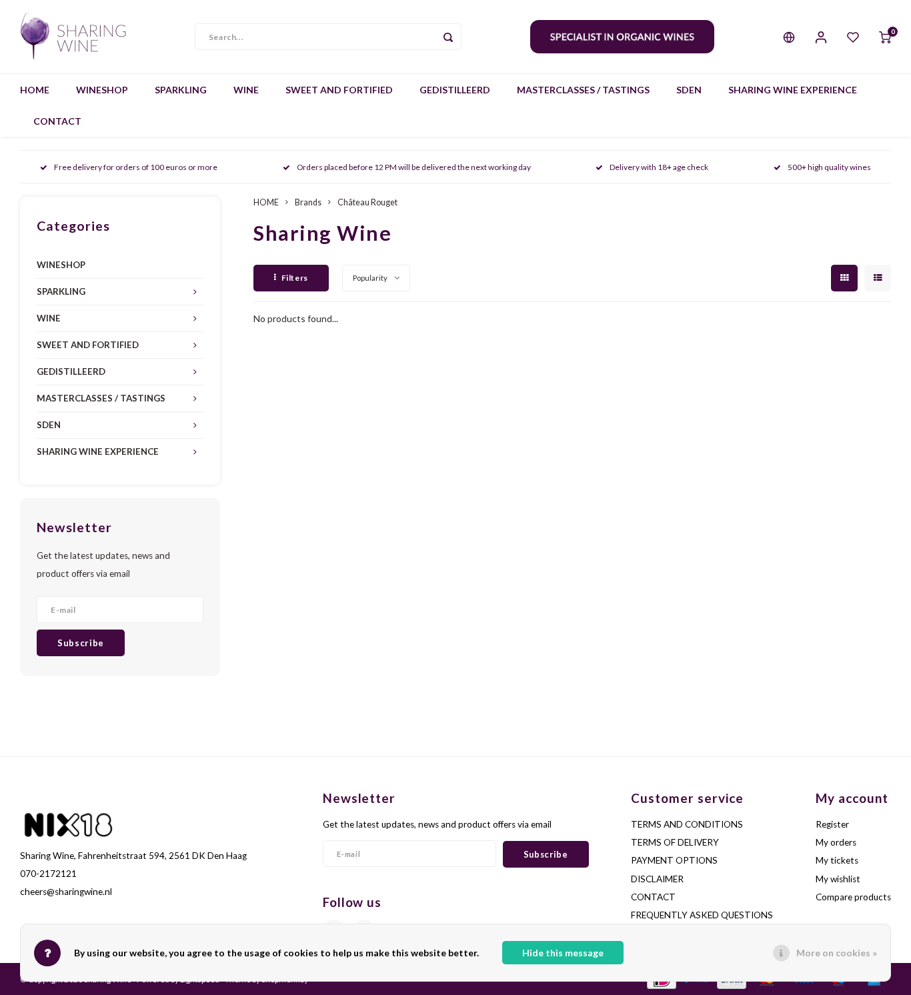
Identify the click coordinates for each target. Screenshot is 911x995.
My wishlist (838, 879)
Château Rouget (367, 202)
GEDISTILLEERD (454, 89)
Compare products (853, 897)
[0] (885, 36)
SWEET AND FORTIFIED (339, 89)
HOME (34, 89)
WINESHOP (102, 89)
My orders (836, 842)
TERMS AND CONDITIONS (687, 824)
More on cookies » (836, 952)
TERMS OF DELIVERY (675, 842)
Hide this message (563, 952)
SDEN (689, 89)
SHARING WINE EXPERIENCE (792, 89)
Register (832, 824)
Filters (294, 278)
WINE (246, 89)
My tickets (837, 860)
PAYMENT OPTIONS (674, 860)
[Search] (448, 36)
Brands (308, 202)
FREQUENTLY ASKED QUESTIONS (702, 915)
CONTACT (57, 121)
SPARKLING (181, 89)
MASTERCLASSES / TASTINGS (583, 89)
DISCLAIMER (657, 879)
